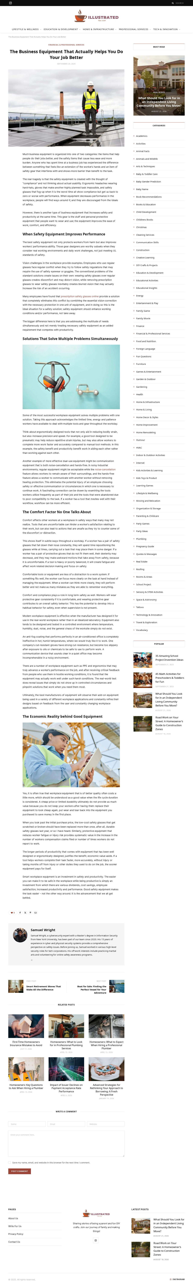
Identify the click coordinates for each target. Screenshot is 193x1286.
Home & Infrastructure (98, 29)
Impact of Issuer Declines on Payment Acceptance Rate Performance (66, 1088)
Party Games (142, 523)
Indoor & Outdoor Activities (150, 455)
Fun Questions (143, 356)
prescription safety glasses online (79, 296)
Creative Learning (145, 257)
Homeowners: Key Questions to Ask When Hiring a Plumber (26, 1086)
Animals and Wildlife (147, 158)
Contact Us (14, 1241)
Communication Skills (147, 242)
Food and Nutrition (146, 341)
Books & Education (146, 204)
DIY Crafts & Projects (147, 265)
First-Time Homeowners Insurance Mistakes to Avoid (26, 1043)
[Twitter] (12, 172)
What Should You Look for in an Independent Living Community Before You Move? (159, 102)
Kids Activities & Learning (149, 470)
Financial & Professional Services (66, 45)
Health (139, 394)
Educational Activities (147, 280)
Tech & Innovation (165, 29)
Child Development (146, 211)
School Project (143, 584)
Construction (142, 249)
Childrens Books (144, 219)
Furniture (141, 363)
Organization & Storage (148, 508)
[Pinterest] (12, 179)
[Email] (12, 187)
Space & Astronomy (146, 599)
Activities (141, 143)
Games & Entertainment (148, 371)
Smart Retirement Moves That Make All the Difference (43, 988)
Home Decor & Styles (147, 417)
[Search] (173, 3)
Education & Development (61, 29)
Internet (140, 462)
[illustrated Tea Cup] (96, 16)
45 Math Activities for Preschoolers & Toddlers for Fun (169, 677)
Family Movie (143, 318)
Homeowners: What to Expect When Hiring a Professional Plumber (106, 1045)
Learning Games (144, 485)
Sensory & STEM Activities (149, 591)
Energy (139, 295)
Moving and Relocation (148, 500)
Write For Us (14, 1226)
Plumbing (141, 538)
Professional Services (133, 29)
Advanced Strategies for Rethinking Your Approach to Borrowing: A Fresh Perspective (106, 1089)
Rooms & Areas (144, 576)
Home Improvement (146, 424)
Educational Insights (146, 287)
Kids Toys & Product (146, 477)
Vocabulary (142, 629)
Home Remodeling (146, 432)
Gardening (141, 386)
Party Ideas (142, 531)
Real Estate (159, 92)
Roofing (140, 569)
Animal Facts (142, 151)
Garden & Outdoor (146, 379)
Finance (140, 325)
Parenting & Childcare (147, 515)
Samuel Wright (43, 930)
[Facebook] (12, 164)
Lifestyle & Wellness (25, 29)
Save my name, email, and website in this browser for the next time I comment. (51, 1162)
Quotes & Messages (146, 553)
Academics (141, 135)
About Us (13, 1218)
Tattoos (140, 607)
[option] (159, 85)
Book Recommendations (149, 196)
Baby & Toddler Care (146, 173)
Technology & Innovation (149, 614)
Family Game (143, 310)
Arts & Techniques (145, 166)
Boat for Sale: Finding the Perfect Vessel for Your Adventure (91, 989)
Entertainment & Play (147, 303)
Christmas (141, 227)
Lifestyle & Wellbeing (147, 493)
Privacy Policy (15, 1234)
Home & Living (144, 409)
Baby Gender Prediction (148, 181)
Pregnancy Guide (145, 546)
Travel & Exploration (146, 622)
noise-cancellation (105, 469)
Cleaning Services (145, 234)
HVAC (139, 447)
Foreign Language (145, 348)
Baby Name (142, 189)
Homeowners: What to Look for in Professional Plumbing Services (66, 1045)
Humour (140, 439)
